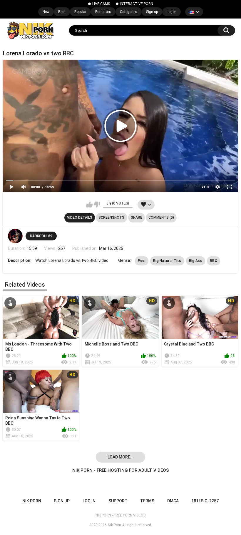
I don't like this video (97, 204)
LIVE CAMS (101, 4)
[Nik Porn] (30, 30)
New (46, 12)
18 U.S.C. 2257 (205, 501)
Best (62, 12)
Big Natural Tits (167, 261)
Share (136, 217)
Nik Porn (114, 525)
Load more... (121, 457)
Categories (128, 12)
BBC (213, 261)
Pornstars (103, 12)
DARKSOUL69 (41, 236)
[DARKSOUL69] (15, 236)
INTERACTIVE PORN (136, 4)
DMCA (173, 501)
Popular (80, 12)
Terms (147, 501)
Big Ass (195, 261)
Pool (141, 261)
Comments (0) (161, 217)
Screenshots (111, 217)
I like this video (89, 204)
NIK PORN (31, 501)
